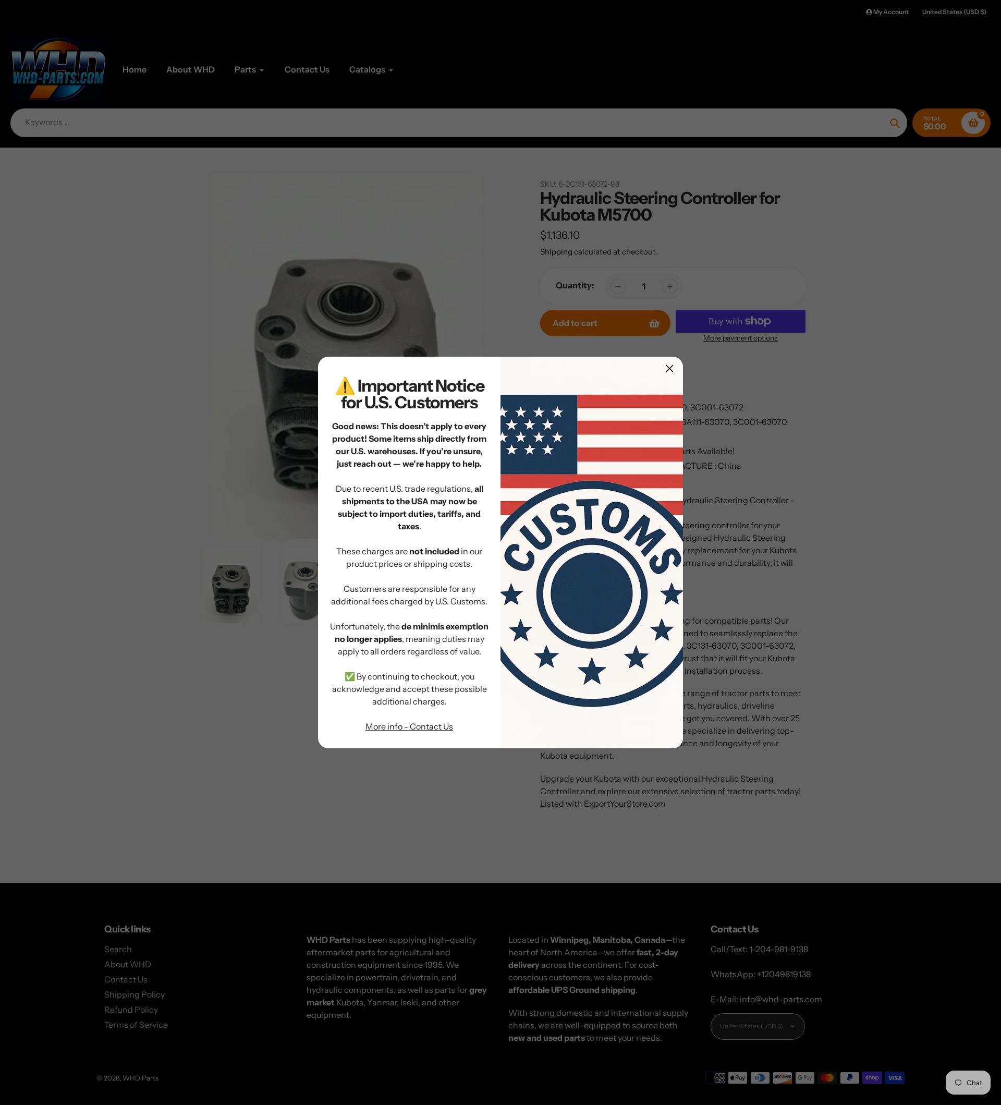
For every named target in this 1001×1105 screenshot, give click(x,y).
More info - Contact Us (409, 726)
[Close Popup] (669, 368)
